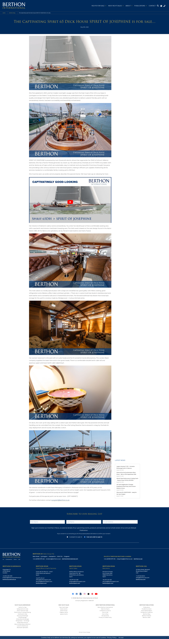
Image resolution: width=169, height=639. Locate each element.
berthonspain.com (41, 583)
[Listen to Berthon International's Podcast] (80, 594)
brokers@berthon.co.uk (53, 559)
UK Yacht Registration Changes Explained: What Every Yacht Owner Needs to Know (126, 486)
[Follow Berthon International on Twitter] (88, 594)
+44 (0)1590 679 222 (39, 559)
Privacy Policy (111, 637)
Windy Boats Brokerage (22, 619)
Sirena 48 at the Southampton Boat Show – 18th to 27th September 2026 (126, 473)
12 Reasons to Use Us (105, 610)
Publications (139, 6)
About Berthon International (105, 607)
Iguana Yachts (64, 614)
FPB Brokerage (22, 617)
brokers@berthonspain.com (77, 581)
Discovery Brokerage (22, 615)
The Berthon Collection (146, 612)
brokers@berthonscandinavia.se (12, 577)
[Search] (158, 5)
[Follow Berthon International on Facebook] (73, 594)
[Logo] (14, 6)
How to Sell (105, 612)
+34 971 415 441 (40, 578)
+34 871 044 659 (73, 579)
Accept (121, 637)
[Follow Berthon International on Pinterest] (92, 594)
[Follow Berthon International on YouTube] (96, 594)
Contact (152, 6)
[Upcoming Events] (161, 5)
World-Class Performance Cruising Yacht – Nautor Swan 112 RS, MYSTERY (127, 479)
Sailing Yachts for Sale (22, 609)
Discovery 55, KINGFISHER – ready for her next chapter (127, 493)
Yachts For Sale (22, 607)
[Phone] (164, 5)
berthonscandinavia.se (9, 579)
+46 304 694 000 (7, 576)
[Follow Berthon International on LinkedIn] (77, 594)
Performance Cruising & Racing (22, 612)
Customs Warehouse (22, 626)
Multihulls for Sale (22, 614)
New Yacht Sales (115, 6)
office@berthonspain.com (43, 579)
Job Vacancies (105, 615)
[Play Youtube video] (70, 202)
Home (4, 12)
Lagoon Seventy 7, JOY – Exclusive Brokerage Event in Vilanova (126, 467)
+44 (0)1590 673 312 (109, 559)
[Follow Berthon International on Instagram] (84, 594)
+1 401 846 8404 (140, 576)
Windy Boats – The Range (22, 620)
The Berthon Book (146, 609)
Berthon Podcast (146, 615)
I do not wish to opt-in (94, 537)
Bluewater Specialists (22, 627)
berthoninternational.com (70, 559)
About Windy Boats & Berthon (22, 624)
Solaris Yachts (63, 609)
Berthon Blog (12, 12)
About (128, 6)
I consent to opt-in (75, 537)
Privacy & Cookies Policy (105, 617)
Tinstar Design (86, 632)
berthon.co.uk (138, 559)
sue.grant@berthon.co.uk (60, 500)
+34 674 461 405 (107, 579)
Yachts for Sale (97, 6)
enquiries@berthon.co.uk (124, 559)
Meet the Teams (105, 609)
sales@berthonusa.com (142, 577)
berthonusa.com (140, 579)
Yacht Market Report (146, 610)
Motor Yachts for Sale (22, 610)
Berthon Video (146, 617)
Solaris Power (63, 610)
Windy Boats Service (22, 622)
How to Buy (105, 614)
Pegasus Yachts (64, 612)
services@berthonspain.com (44, 581)
